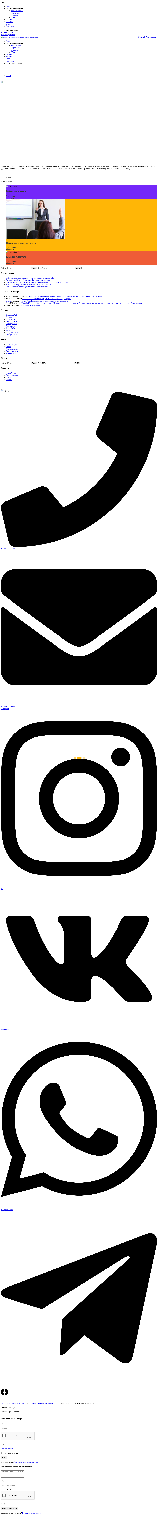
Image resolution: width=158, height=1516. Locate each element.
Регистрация (11, 344)
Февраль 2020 (12, 332)
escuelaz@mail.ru (8, 35)
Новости (9, 22)
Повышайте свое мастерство (21, 243)
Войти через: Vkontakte (11, 1412)
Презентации (11, 196)
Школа (9, 380)
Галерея (9, 19)
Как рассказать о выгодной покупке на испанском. (27, 287)
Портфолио (15, 13)
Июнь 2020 (10, 328)
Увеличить (10, 198)
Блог (8, 24)
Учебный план (17, 11)
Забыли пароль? (7, 1449)
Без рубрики (11, 373)
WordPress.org (11, 353)
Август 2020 (11, 326)
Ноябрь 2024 (11, 317)
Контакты (10, 26)
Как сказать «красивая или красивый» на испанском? (28, 284)
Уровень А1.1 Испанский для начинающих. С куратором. (46, 299)
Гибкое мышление (16, 191)
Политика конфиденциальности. (42, 1403)
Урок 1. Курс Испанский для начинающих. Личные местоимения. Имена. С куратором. (65, 296)
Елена (8, 301)
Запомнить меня (10, 1453)
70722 (3, 1490)
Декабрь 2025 (11, 315)
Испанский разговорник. (30, 305)
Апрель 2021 (11, 319)
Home (8, 76)
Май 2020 (10, 330)
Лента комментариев (14, 351)
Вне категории (12, 375)
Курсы (8, 6)
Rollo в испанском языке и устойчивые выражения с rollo (30, 278)
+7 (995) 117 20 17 (8, 548)
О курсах (10, 377)
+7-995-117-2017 (8, 32)
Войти (8, 347)
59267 (40, 268)
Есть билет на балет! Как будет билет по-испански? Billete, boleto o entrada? (37, 282)
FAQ (13, 17)
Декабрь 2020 (11, 321)
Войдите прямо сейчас (31, 1513)
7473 (40, 363)
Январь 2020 (11, 335)
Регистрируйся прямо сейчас (25, 1462)
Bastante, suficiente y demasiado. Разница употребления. (29, 280)
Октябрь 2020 (11, 324)
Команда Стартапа (16, 256)
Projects (9, 78)
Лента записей (12, 349)
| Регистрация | (151, 37)
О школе (14, 15)
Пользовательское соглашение (13, 1403)
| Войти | (141, 37)
